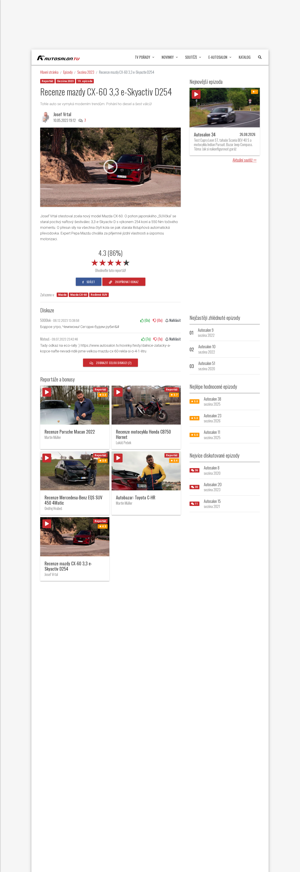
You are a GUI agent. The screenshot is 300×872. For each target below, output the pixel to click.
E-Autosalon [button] (217, 57)
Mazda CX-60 (78, 294)
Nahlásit (174, 320)
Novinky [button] (168, 57)
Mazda (62, 294)
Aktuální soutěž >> (245, 160)
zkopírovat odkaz (126, 281)
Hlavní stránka (49, 72)
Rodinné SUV (99, 294)
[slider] (110, 261)
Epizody (67, 72)
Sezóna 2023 (85, 72)
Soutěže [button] (191, 57)
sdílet (90, 281)
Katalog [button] (245, 57)
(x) (147, 320)
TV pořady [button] (142, 57)
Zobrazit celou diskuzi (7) (113, 362)
